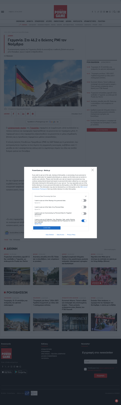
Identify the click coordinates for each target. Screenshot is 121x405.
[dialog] (60, 202)
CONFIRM (46, 228)
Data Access (60, 234)
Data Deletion (50, 234)
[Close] (93, 170)
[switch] (83, 200)
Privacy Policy (71, 234)
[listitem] (60, 196)
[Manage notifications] (116, 400)
